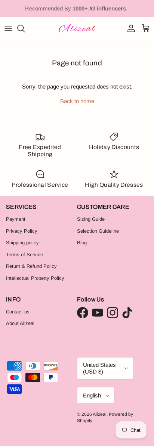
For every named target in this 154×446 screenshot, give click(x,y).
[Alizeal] (77, 28)
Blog (82, 242)
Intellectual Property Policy (35, 278)
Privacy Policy (21, 231)
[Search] (24, 28)
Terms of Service (24, 254)
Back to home (77, 101)
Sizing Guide (91, 219)
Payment (15, 219)
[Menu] (8, 28)
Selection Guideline (98, 231)
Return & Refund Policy (31, 266)
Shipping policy (22, 242)
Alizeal (100, 414)
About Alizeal (20, 323)
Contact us (18, 312)
